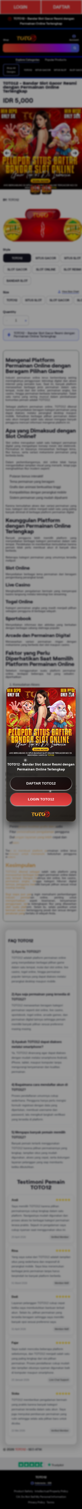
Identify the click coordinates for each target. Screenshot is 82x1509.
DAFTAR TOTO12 (41, 783)
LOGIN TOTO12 (41, 799)
